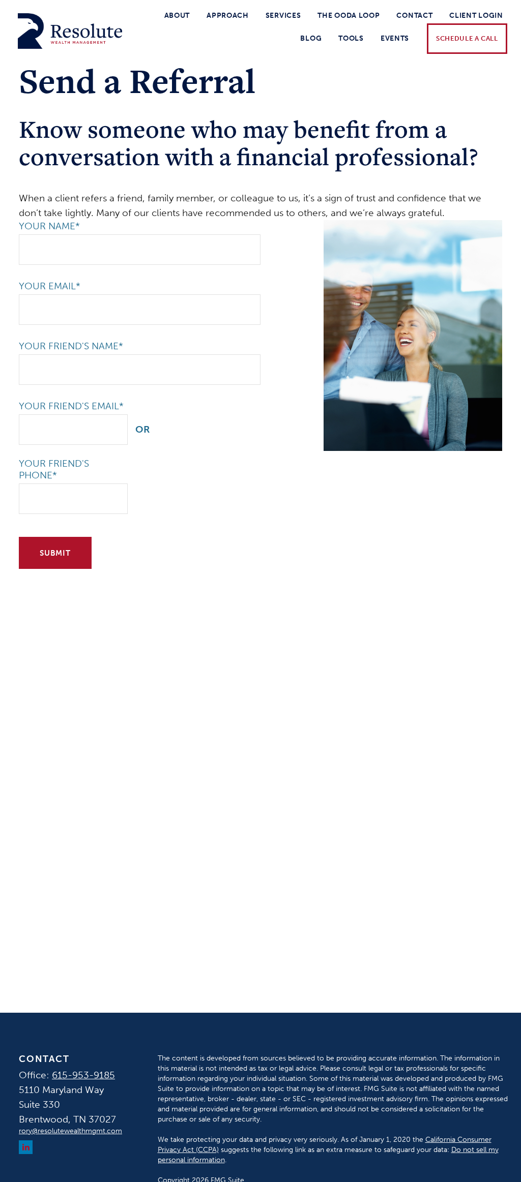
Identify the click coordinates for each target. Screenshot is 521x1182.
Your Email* (49, 286)
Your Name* (49, 226)
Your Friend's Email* (71, 406)
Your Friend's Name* (71, 346)
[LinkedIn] (26, 1147)
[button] (177, 15)
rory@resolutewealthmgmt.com (70, 1131)
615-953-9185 (83, 1075)
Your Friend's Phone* (54, 469)
